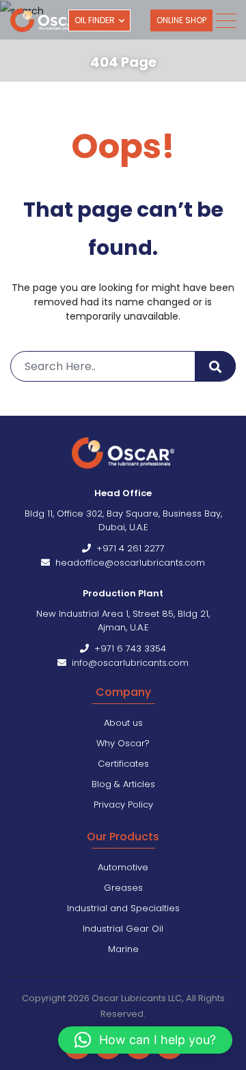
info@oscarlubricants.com (127, 662)
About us (123, 722)
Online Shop (181, 20)
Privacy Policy (123, 804)
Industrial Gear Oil (123, 928)
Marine (123, 949)
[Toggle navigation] (225, 21)
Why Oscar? (123, 743)
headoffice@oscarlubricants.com (127, 562)
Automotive (123, 867)
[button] (145, 1040)
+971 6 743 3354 (127, 648)
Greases (123, 887)
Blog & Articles (123, 784)
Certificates (123, 763)
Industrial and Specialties (123, 908)
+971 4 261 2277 (128, 548)
